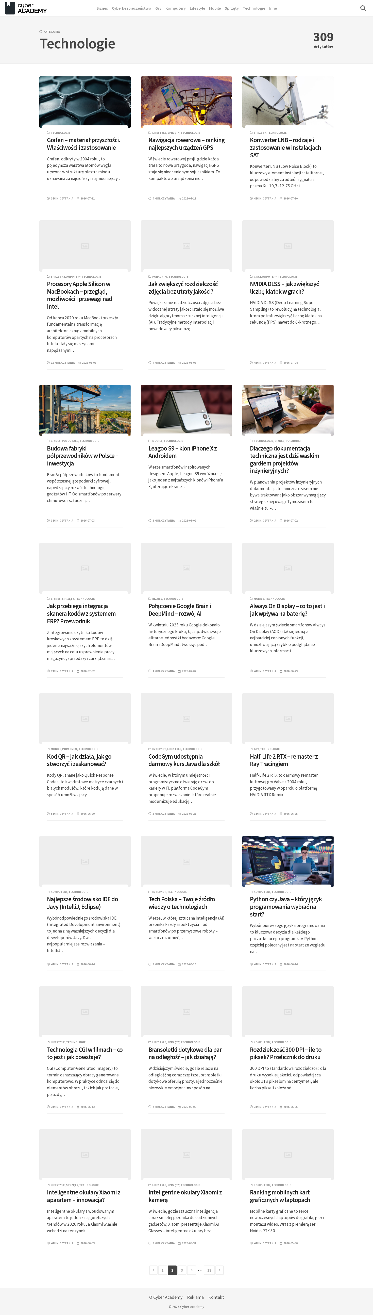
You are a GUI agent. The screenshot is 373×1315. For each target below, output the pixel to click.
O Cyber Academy (165, 1297)
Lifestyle (159, 133)
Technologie (60, 133)
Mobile (157, 441)
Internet (159, 749)
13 (209, 1270)
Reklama (195, 1297)
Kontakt (216, 1297)
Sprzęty (173, 133)
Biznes (56, 441)
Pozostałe (70, 441)
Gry (256, 276)
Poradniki (159, 276)
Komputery (72, 276)
